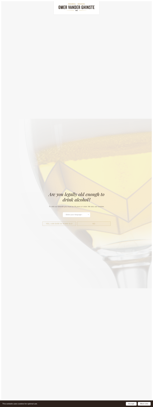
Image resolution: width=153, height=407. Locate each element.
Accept (131, 404)
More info (144, 404)
